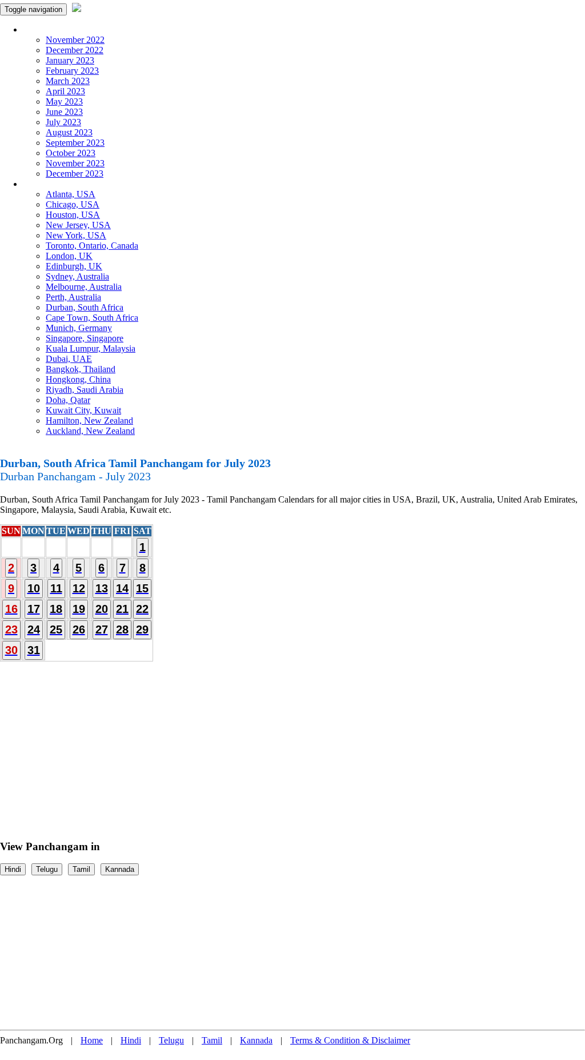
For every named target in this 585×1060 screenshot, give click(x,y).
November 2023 (75, 163)
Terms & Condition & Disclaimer (350, 1040)
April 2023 (65, 91)
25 (56, 629)
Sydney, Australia (77, 276)
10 (33, 588)
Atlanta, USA (70, 194)
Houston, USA (73, 215)
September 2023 (75, 143)
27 (101, 629)
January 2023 (70, 60)
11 (56, 588)
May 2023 (64, 101)
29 (142, 629)
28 (122, 629)
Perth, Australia (73, 297)
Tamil (81, 869)
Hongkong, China (78, 379)
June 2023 (64, 112)
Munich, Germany (79, 328)
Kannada (119, 869)
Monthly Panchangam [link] (62, 29)
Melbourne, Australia (84, 287)
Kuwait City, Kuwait (83, 410)
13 (101, 588)
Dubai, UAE (69, 359)
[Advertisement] (292, 746)
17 (33, 609)
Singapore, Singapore (84, 338)
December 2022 (74, 50)
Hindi (13, 869)
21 (122, 609)
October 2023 (70, 153)
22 (142, 609)
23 (11, 629)
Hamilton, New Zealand (89, 420)
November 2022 (75, 40)
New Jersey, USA (78, 225)
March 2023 (68, 81)
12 (79, 588)
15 (142, 588)
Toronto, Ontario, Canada (92, 245)
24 (33, 629)
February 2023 (72, 70)
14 (122, 588)
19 (79, 609)
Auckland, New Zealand (90, 431)
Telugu (47, 869)
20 (101, 609)
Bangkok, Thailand (80, 369)
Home (92, 1040)
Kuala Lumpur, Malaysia (90, 348)
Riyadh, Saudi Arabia (84, 389)
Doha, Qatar (68, 400)
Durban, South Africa (84, 307)
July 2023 (63, 122)
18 (56, 609)
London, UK (69, 256)
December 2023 (74, 173)
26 (79, 629)
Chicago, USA (72, 204)
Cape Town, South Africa (92, 317)
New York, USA (76, 235)
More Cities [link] (44, 184)
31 (33, 650)
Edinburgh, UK (74, 266)
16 (11, 609)
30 (11, 650)
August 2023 (69, 132)
